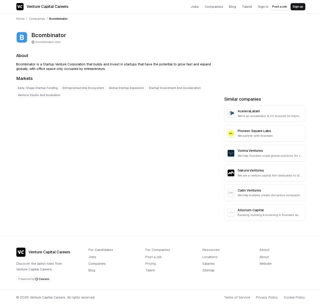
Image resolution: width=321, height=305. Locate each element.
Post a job (279, 7)
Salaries (208, 263)
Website (265, 263)
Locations (210, 257)
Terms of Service (237, 297)
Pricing (150, 263)
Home (20, 19)
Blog (91, 270)
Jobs (92, 257)
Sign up (298, 7)
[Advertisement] (114, 116)
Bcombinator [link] (58, 19)
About (264, 257)
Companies (37, 19)
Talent (150, 270)
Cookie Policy (294, 297)
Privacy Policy (267, 297)
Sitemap (208, 270)
